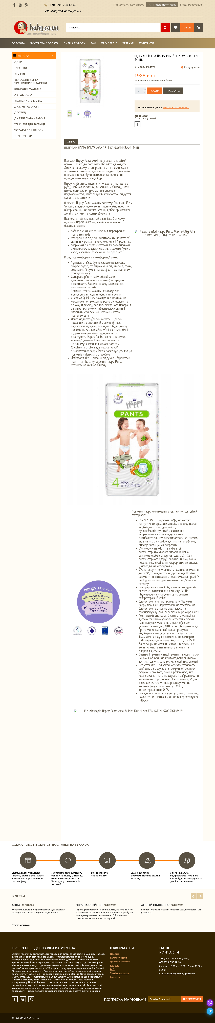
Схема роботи (75, 43)
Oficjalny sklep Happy (176, 107)
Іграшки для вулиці (29, 124)
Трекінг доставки (119, 973)
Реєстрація (195, 4)
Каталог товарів (118, 958)
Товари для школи (29, 130)
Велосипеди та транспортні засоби (30, 81)
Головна (18, 43)
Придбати (173, 91)
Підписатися (192, 999)
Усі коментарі (21, 925)
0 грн (187, 27)
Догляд (20, 112)
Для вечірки (23, 136)
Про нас (114, 954)
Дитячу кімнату (26, 106)
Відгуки (128, 43)
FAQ (93, 43)
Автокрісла (23, 94)
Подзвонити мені (164, 4)
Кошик (154, 91)
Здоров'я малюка (27, 89)
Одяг (18, 62)
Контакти (146, 43)
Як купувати (191, 67)
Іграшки (20, 68)
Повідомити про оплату (128, 4)
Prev (194, 896)
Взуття (19, 74)
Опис (71, 141)
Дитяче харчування (29, 118)
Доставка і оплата (44, 43)
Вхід (183, 4)
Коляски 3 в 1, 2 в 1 (28, 100)
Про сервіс (109, 43)
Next (200, 896)
